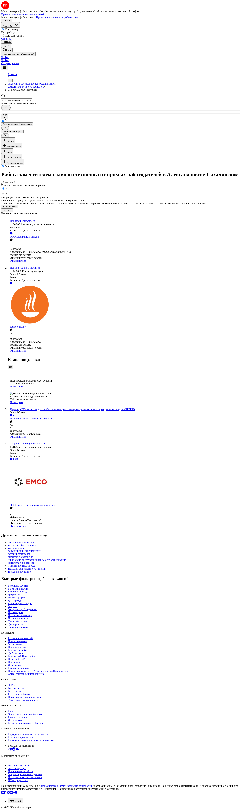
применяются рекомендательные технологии (66, 785)
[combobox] (16, 100)
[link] (7, 50)
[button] (5, 57)
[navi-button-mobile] (4, 67)
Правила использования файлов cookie (58, 17)
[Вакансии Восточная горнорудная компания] (124, 482)
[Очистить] (6, 107)
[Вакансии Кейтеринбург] (124, 305)
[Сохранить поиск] (4, 116)
